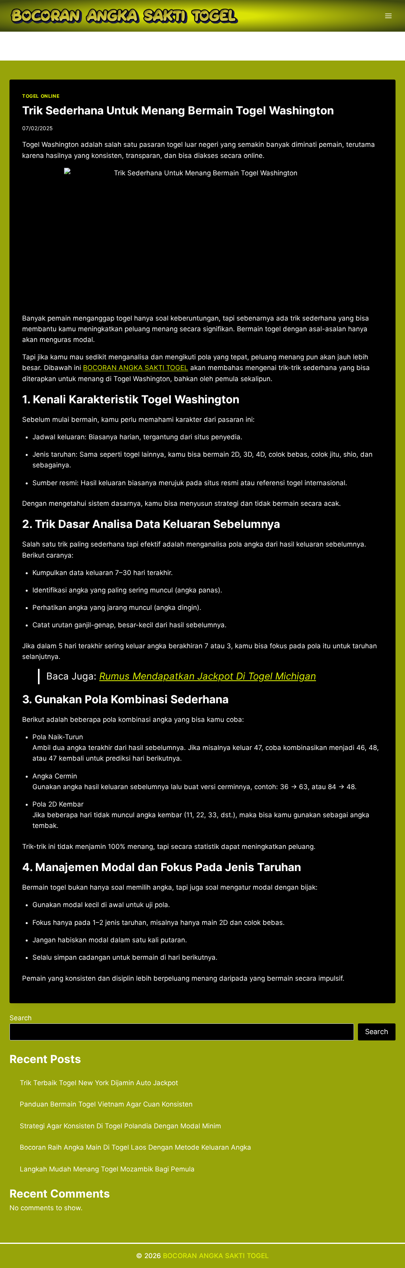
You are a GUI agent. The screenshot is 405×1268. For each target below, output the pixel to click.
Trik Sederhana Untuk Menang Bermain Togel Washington (178, 110)
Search (20, 1018)
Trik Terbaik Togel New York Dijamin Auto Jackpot (99, 1083)
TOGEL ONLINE (40, 96)
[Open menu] (388, 15)
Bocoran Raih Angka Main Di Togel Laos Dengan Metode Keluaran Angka (135, 1147)
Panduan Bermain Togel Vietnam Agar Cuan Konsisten (106, 1104)
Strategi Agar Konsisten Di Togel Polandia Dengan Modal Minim (120, 1126)
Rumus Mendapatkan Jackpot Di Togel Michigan (207, 676)
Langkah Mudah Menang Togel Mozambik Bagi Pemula (107, 1169)
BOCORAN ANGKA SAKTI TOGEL (135, 368)
